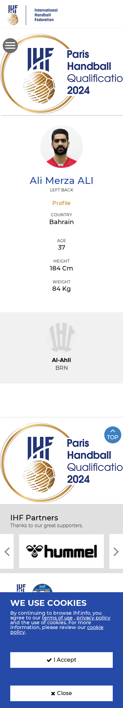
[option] (61, 550)
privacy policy (93, 618)
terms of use (57, 618)
